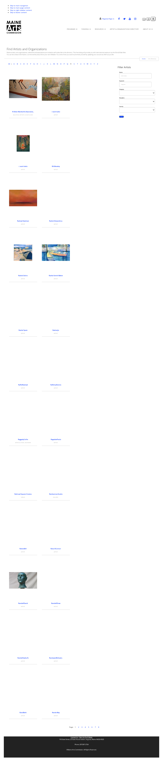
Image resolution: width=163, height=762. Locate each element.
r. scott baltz (23, 166)
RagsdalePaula (56, 439)
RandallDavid (23, 603)
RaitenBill (23, 549)
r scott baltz (56, 112)
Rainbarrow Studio (56, 494)
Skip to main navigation (19, 5)
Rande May (56, 713)
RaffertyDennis (55, 385)
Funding (85, 29)
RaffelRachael (23, 385)
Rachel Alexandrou (55, 221)
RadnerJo (56, 330)
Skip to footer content (18, 12)
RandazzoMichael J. (55, 658)
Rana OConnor (56, 549)
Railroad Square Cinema (23, 494)
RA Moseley (56, 166)
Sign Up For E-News (85, 737)
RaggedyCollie (23, 439)
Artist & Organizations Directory (124, 29)
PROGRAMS (71, 29)
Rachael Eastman (23, 221)
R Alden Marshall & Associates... (23, 112)
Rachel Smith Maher (56, 276)
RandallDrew (55, 603)
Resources (99, 29)
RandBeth (23, 713)
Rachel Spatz (23, 330)
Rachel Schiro (23, 276)
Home (143, 59)
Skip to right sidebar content (21, 10)
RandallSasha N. (23, 658)
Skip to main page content (20, 8)
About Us (147, 29)
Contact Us (74, 737)
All (9, 64)
